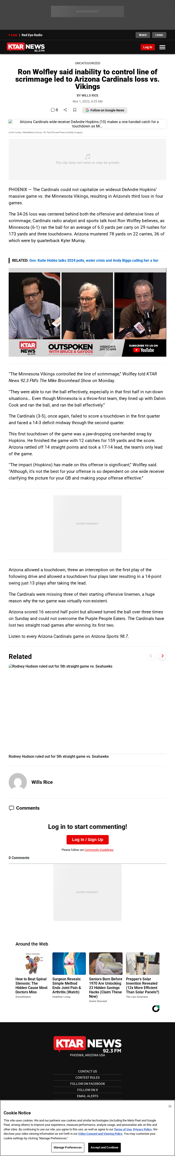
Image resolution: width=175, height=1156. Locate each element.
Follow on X (87, 1090)
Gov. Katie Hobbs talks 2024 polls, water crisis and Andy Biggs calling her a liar (93, 260)
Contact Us (87, 1071)
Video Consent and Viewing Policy (100, 1133)
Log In (147, 47)
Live (14, 35)
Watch (143, 35)
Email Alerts (87, 1096)
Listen (159, 35)
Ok (170, 1106)
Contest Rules (87, 1077)
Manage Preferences (68, 1147)
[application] (87, 312)
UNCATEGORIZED (87, 63)
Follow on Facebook (87, 1084)
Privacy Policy (142, 1129)
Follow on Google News (107, 110)
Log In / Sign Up (87, 839)
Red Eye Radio (32, 35)
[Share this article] (65, 110)
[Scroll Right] (162, 656)
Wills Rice (42, 782)
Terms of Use (123, 1129)
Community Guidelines (99, 850)
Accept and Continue (104, 1147)
